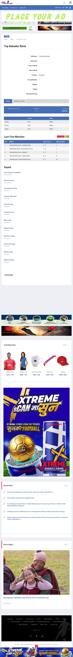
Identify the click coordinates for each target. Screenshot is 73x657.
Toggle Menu (70, 2)
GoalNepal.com (14, 2)
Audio (64, 619)
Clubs (11, 39)
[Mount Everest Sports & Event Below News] (36, 320)
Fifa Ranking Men (28, 621)
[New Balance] (36, 331)
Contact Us (14, 8)
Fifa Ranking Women (43, 621)
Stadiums (34, 624)
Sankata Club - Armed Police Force (20, 159)
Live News (10, 619)
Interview (19, 619)
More (65, 345)
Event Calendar (23, 624)
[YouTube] (70, 7)
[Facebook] (63, 7)
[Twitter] (66, 7)
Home (5, 39)
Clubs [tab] (8, 101)
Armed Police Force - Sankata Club (20, 145)
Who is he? (43, 624)
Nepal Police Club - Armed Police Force (21, 149)
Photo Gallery (48, 619)
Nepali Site (23, 8)
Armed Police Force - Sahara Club (20, 156)
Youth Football (15, 621)
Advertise (5, 8)
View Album (6, 603)
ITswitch (55, 644)
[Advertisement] (36, 300)
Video (57, 619)
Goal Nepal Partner (59, 621)
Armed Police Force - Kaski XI (18, 152)
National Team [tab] (19, 101)
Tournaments (29, 619)
